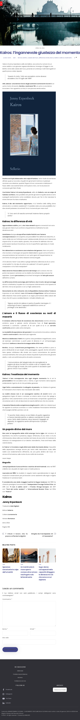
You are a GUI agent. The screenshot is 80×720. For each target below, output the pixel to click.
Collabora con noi (20, 681)
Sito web (5, 638)
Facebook (8, 689)
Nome (5, 629)
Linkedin (8, 703)
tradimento (68, 58)
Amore (20, 58)
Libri (14, 58)
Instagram (8, 694)
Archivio (20, 677)
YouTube (8, 698)
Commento (7, 599)
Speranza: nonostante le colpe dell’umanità (10, 569)
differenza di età (44, 58)
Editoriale (20, 671)
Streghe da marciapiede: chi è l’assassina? (42, 535)
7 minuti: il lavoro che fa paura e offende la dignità (16, 535)
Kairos (52, 58)
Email (32, 629)
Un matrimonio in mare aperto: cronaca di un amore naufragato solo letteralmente (29, 572)
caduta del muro (33, 58)
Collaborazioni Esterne (20, 674)
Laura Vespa (7, 58)
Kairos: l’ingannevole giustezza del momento (40, 52)
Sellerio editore (59, 58)
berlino (25, 58)
